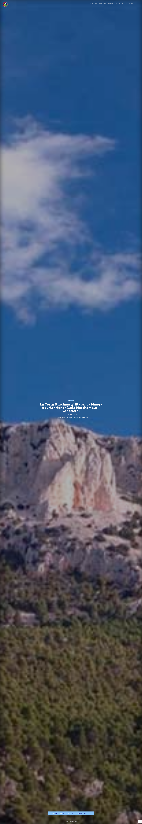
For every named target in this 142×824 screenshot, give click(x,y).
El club (96, 3)
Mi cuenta (137, 3)
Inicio (91, 3)
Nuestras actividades (108, 3)
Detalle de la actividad (71, 821)
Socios (100, 3)
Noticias (126, 3)
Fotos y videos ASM (118, 3)
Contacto (131, 3)
